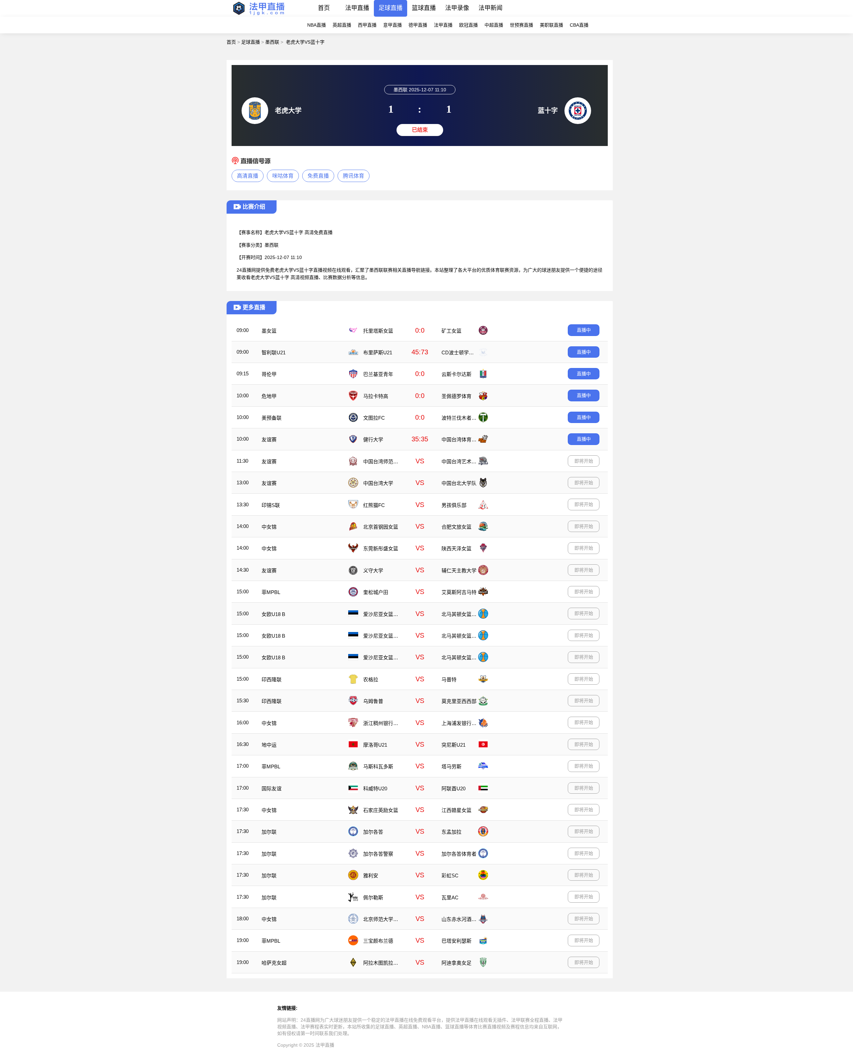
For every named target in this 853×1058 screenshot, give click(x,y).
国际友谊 (272, 788)
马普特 (448, 679)
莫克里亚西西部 (458, 701)
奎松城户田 (375, 592)
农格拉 (370, 679)
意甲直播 (392, 25)
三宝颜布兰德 (378, 941)
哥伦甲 (269, 374)
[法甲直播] (259, 15)
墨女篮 (269, 331)
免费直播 (318, 176)
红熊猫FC (374, 505)
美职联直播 (551, 25)
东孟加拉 (451, 832)
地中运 (269, 745)
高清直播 (247, 176)
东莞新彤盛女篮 (380, 548)
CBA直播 (579, 25)
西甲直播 (367, 25)
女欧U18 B (273, 614)
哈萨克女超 (274, 963)
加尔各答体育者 (458, 854)
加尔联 (269, 832)
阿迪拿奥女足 (456, 963)
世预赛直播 (521, 25)
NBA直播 (316, 25)
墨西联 (272, 42)
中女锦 (269, 527)
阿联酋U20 (453, 788)
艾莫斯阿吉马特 (458, 592)
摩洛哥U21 (375, 745)
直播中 (584, 330)
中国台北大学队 (458, 483)
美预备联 (272, 418)
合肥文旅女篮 (456, 527)
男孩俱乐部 (453, 505)
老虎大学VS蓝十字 (305, 42)
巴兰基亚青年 (378, 374)
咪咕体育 (283, 176)
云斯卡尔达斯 (456, 374)
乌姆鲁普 (373, 701)
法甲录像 (457, 8)
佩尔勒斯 (373, 897)
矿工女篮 (451, 331)
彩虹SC (449, 875)
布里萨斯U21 (377, 352)
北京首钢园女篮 (380, 527)
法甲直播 (357, 8)
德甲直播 (418, 25)
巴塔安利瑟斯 (456, 941)
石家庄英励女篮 (380, 810)
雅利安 (370, 875)
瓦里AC (449, 897)
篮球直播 (424, 8)
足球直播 (391, 8)
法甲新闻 (490, 8)
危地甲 (269, 396)
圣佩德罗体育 (456, 396)
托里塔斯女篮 (378, 331)
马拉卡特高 (375, 396)
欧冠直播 (468, 25)
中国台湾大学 (378, 483)
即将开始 (583, 461)
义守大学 (373, 570)
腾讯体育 (353, 176)
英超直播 (342, 25)
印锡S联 (271, 505)
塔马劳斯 (451, 766)
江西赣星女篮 (456, 810)
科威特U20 (375, 788)
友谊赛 (269, 439)
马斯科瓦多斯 (378, 766)
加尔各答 (373, 832)
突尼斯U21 (453, 745)
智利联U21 (274, 352)
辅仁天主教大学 (458, 570)
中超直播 (493, 25)
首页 (324, 8)
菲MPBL (271, 592)
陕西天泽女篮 (456, 548)
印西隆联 (272, 679)
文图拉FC (374, 418)
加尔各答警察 (378, 854)
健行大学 (373, 439)
